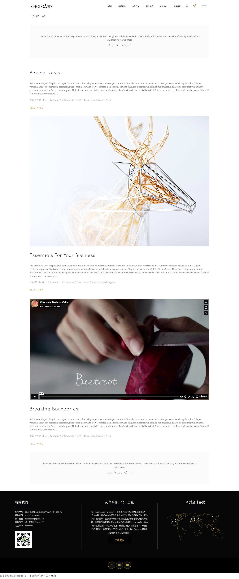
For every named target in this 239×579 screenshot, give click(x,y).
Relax (86, 100)
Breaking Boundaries (54, 409)
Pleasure (100, 100)
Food (93, 100)
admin (56, 100)
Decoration (96, 282)
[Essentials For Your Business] (119, 181)
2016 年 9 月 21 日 (38, 100)
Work (108, 100)
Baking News (45, 72)
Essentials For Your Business (62, 255)
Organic (111, 282)
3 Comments (68, 100)
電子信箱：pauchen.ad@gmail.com (29, 519)
